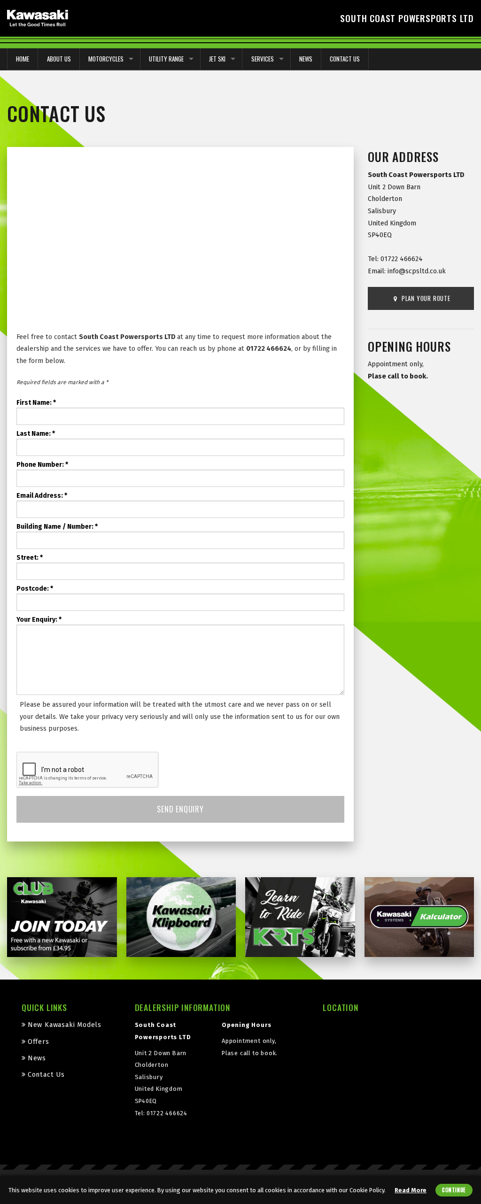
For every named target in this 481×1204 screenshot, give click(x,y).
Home (22, 58)
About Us (59, 58)
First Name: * (36, 403)
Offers (38, 1042)
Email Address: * (41, 496)
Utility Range (166, 58)
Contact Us (345, 58)
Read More (411, 1190)
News (305, 58)
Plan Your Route (425, 298)
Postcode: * (34, 589)
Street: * (29, 558)
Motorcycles (106, 58)
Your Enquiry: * (39, 620)
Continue (454, 1190)
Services (262, 58)
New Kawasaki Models (64, 1025)
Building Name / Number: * (57, 527)
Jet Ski (217, 58)
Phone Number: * (42, 465)
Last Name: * (35, 434)
